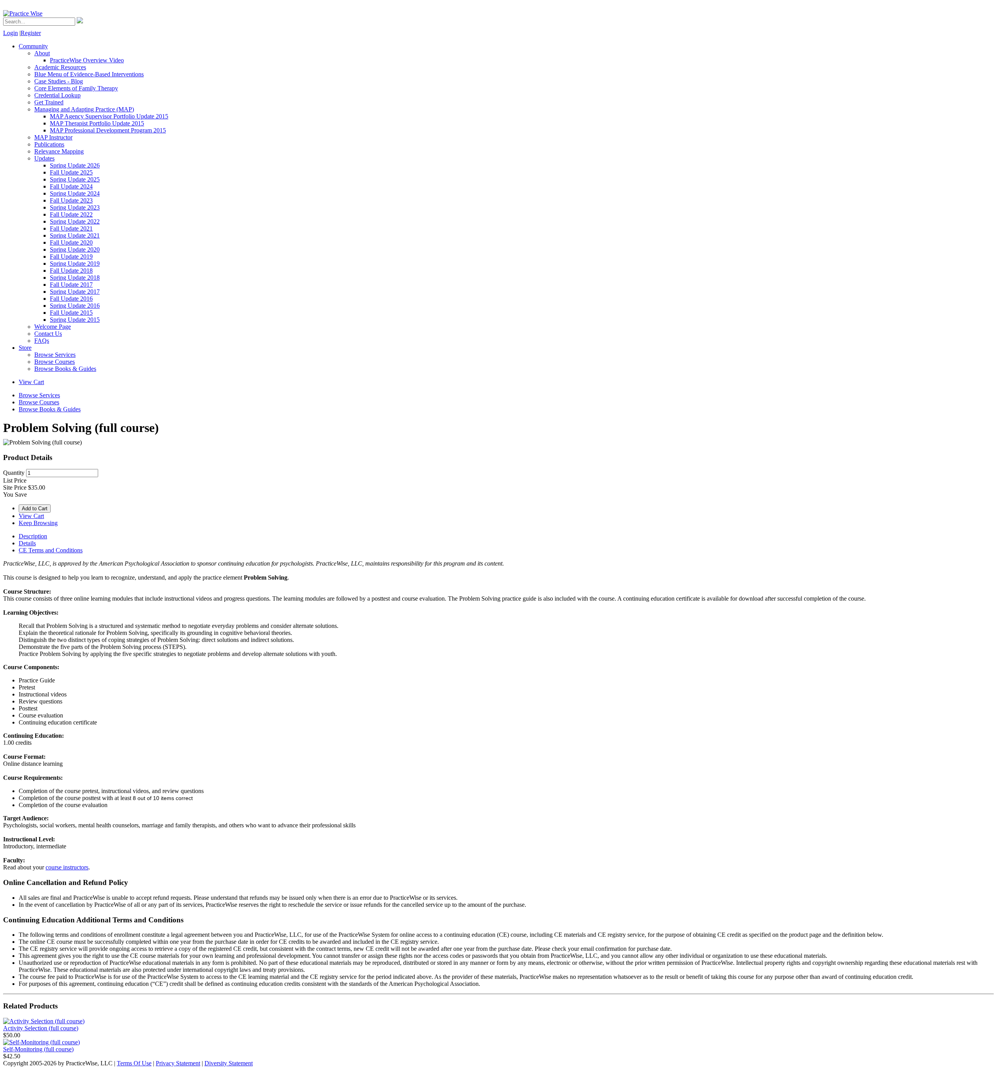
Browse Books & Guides (65, 368)
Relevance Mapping (59, 151)
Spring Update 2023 (75, 207)
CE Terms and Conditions (51, 550)
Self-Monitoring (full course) (38, 1049)
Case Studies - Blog (58, 81)
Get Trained (48, 102)
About (42, 53)
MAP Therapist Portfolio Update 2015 (97, 123)
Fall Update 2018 (71, 270)
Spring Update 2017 (75, 291)
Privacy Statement (178, 1063)
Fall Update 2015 (71, 312)
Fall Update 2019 (71, 256)
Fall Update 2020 (71, 242)
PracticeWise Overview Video (87, 60)
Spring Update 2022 (75, 221)
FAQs (41, 340)
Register (31, 33)
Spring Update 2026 (75, 165)
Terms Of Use (134, 1063)
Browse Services (55, 354)
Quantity (14, 472)
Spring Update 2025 (75, 179)
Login (10, 33)
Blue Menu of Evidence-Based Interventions (89, 74)
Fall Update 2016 (71, 298)
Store (25, 347)
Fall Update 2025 (71, 172)
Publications (49, 144)
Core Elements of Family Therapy (76, 88)
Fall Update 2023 (71, 200)
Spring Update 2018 (75, 277)
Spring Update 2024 (75, 193)
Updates (44, 158)
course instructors (67, 867)
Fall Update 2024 (71, 186)
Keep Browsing (38, 523)
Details (27, 543)
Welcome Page (52, 326)
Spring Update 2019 (75, 263)
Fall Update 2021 (71, 228)
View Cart (31, 382)
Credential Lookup (57, 95)
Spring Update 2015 (75, 319)
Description (33, 536)
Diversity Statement (228, 1063)
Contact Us (48, 333)
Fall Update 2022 (71, 214)
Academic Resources (60, 67)
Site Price (14, 487)
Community (33, 46)
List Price (14, 480)
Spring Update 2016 (75, 305)
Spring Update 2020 (75, 249)
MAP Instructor (53, 137)
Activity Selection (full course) (40, 1028)
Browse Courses (54, 361)
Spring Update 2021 (75, 235)
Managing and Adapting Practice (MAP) (84, 109)
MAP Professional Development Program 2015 (108, 130)
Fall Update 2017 (71, 284)
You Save (15, 494)
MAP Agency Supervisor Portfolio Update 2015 (109, 116)
